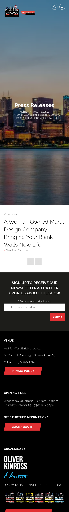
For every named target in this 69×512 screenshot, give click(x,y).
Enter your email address (34, 301)
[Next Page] (38, 261)
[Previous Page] (30, 261)
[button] (54, 7)
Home (23, 111)
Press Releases (40, 111)
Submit (57, 316)
